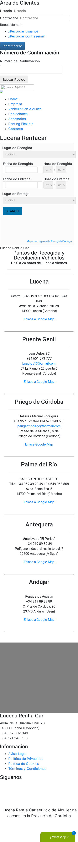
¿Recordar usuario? (23, 31)
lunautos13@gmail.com (39, 363)
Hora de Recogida (57, 164)
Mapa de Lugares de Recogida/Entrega (49, 241)
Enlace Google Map (39, 444)
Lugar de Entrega (16, 194)
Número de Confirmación (20, 61)
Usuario (6, 11)
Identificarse (12, 46)
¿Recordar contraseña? (26, 36)
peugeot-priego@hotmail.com (39, 426)
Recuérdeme (10, 25)
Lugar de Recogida (17, 148)
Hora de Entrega (56, 179)
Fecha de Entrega (16, 179)
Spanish (19, 87)
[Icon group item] (26, 793)
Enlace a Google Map (39, 319)
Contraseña (9, 18)
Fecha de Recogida (18, 164)
